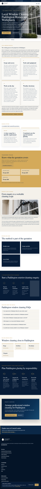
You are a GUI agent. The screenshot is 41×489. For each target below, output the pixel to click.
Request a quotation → (6, 32)
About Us (2, 464)
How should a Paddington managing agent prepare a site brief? (15, 317)
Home (2, 39)
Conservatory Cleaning (5, 456)
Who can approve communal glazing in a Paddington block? (15, 324)
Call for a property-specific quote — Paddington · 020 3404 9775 (12, 114)
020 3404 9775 (20, 415)
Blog (2, 471)
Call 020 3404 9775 (16, 32)
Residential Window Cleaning (6, 451)
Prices (2, 467)
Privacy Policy (3, 479)
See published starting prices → (7, 165)
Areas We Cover (7, 39)
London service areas (5, 481)
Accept (37, 484)
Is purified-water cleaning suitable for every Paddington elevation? (16, 327)
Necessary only (31, 484)
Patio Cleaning (3, 457)
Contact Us (3, 469)
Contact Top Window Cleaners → (11, 415)
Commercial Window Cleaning (6, 452)
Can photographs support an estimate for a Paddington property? (16, 314)
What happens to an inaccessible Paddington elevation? (14, 321)
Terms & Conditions (4, 477)
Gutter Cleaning (4, 454)
